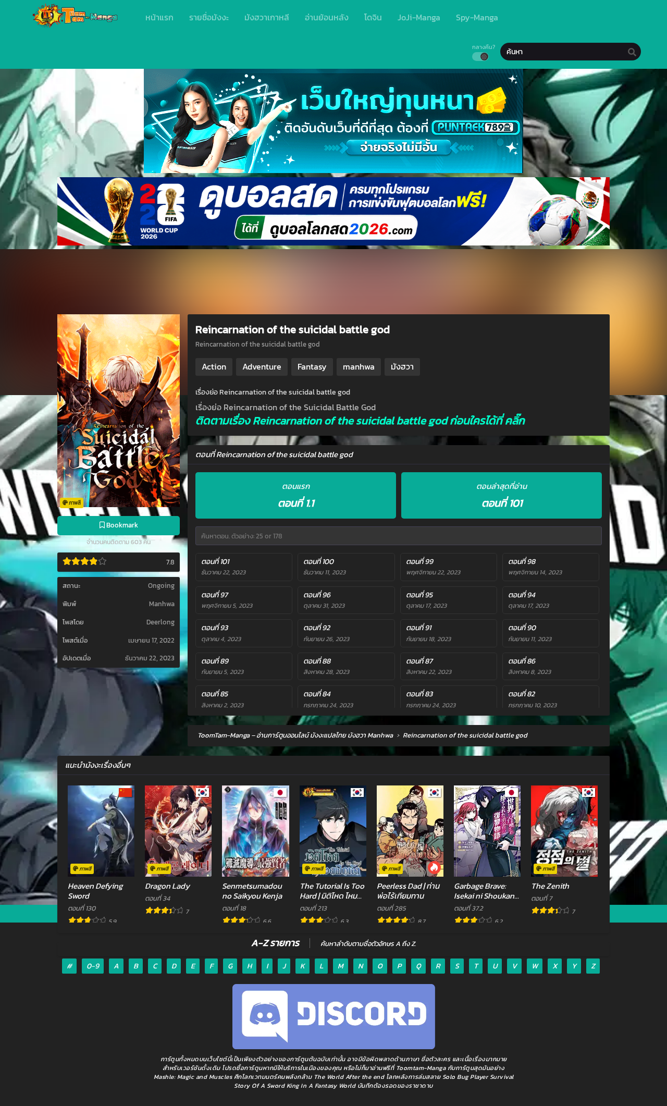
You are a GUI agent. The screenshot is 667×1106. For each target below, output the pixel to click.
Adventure (261, 366)
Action (214, 366)
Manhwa (162, 604)
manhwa (359, 366)
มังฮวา (402, 366)
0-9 (93, 966)
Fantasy (312, 366)
